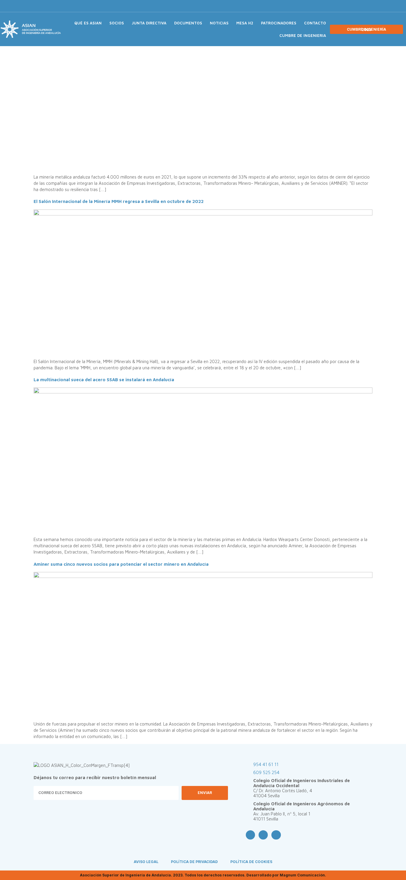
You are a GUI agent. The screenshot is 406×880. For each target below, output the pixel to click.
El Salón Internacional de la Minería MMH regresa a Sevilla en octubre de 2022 (119, 201)
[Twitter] (346, 6)
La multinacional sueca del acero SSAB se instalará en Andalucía (104, 379)
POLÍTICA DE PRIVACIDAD (194, 861)
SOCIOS (116, 23)
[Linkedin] (355, 6)
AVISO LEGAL (146, 861)
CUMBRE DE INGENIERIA (302, 35)
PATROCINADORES (278, 23)
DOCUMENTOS (188, 23)
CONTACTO (315, 23)
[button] (366, 6)
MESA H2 (244, 23)
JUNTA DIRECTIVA (149, 23)
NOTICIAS (219, 23)
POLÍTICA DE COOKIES (251, 861)
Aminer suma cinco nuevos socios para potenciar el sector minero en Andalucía (121, 564)
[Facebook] (336, 6)
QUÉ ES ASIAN (88, 23)
